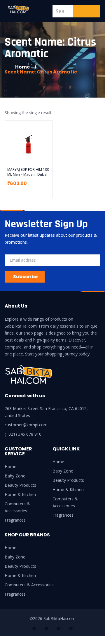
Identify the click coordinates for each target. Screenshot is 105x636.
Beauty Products (20, 485)
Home (10, 466)
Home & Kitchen (20, 494)
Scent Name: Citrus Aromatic (41, 72)
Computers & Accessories (17, 507)
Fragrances (15, 520)
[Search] (86, 11)
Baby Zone (15, 476)
